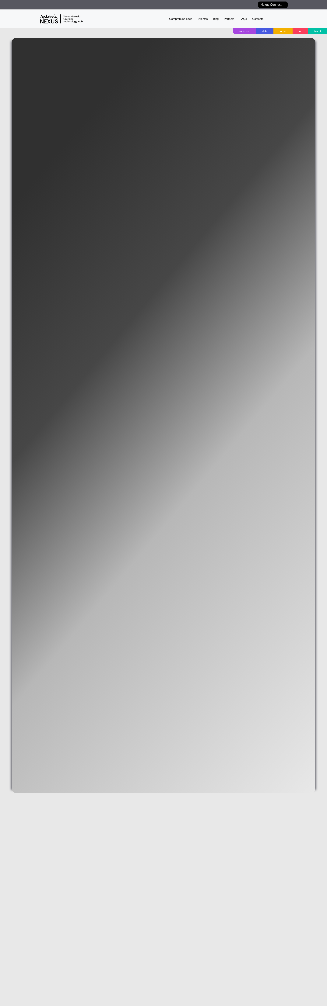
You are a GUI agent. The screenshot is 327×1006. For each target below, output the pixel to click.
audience (237, 31)
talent (316, 31)
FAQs (240, 19)
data (259, 31)
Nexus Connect (270, 4)
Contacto (256, 19)
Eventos (197, 19)
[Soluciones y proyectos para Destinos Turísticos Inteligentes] (277, 19)
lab (298, 31)
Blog (212, 19)
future (279, 31)
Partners (226, 19)
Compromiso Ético (174, 19)
